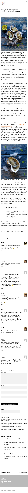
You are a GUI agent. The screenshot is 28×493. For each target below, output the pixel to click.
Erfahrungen (7, 12)
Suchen (2, 409)
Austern (9, 231)
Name (2, 385)
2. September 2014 (4, 310)
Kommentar (4, 372)
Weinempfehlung (21, 231)
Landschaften (21, 12)
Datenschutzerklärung (6, 481)
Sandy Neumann (11, 11)
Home (2, 478)
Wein (2, 14)
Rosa (2, 242)
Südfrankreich (13, 231)
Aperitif (7, 231)
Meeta (2, 356)
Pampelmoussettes (5, 422)
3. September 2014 (4, 329)
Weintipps (2, 232)
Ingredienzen (16, 12)
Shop (2, 482)
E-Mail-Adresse (4, 390)
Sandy (2, 260)
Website (2, 394)
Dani (2, 271)
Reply (2, 254)
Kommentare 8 (17, 11)
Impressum (3, 479)
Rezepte (25, 12)
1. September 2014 (4, 11)
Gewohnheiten (11, 12)
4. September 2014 (4, 340)
